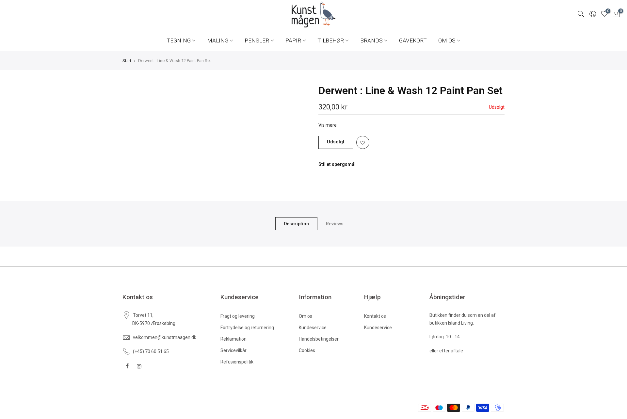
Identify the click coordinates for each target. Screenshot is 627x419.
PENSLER (257, 40)
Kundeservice (313, 327)
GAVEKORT (413, 40)
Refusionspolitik (236, 361)
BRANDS (371, 40)
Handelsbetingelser (319, 339)
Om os (305, 316)
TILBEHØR (330, 40)
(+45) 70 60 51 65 (151, 351)
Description (296, 223)
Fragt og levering (237, 316)
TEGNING (179, 40)
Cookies (307, 350)
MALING (217, 40)
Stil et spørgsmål (337, 164)
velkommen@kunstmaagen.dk (164, 337)
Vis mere (327, 125)
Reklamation (233, 339)
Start (126, 60)
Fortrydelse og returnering (247, 327)
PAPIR (293, 40)
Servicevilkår (233, 350)
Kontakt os (375, 316)
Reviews (335, 223)
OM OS (447, 40)
